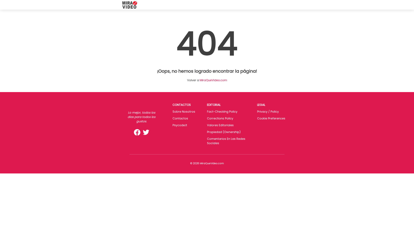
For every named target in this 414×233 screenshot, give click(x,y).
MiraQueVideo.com (213, 80)
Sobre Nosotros (184, 112)
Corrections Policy (220, 118)
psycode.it (180, 125)
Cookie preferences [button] (271, 118)
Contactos (180, 118)
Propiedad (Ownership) (224, 132)
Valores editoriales (220, 125)
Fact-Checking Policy (222, 112)
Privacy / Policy (268, 112)
